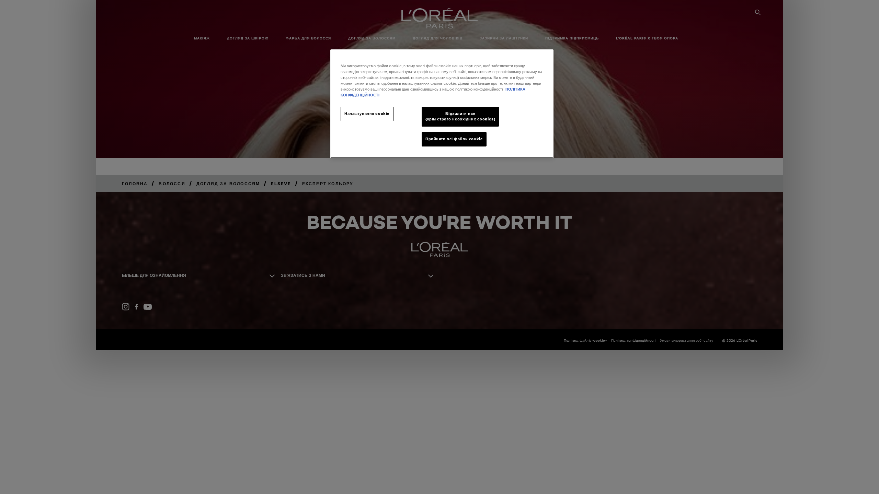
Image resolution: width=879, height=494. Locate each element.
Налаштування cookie (367, 113)
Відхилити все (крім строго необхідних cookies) (460, 116)
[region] (441, 103)
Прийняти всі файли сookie (454, 139)
